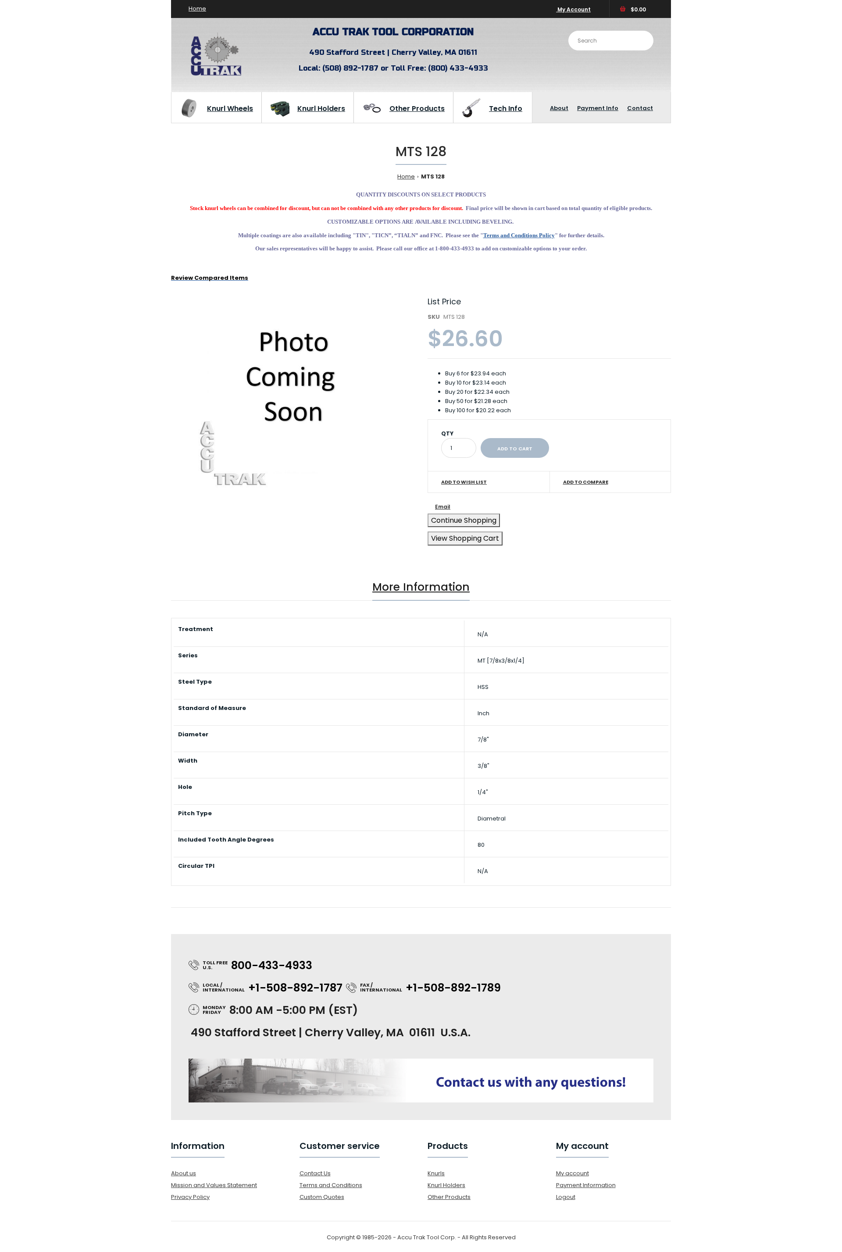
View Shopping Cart (465, 538)
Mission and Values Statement (214, 1185)
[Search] (639, 39)
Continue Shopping (463, 520)
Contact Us (315, 1173)
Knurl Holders (446, 1185)
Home (197, 8)
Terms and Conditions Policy (519, 235)
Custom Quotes (322, 1197)
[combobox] (610, 40)
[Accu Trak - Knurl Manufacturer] (216, 75)
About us (183, 1173)
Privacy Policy (190, 1197)
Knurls (436, 1173)
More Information (421, 587)
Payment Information (586, 1185)
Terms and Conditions (331, 1185)
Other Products (449, 1197)
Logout (565, 1197)
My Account (573, 9)
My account (572, 1173)
